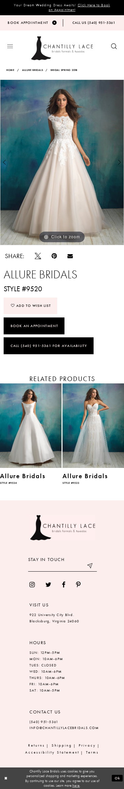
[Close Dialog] (5, 778)
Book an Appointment (34, 325)
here (76, 785)
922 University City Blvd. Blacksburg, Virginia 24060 (54, 617)
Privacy (87, 745)
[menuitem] (32, 584)
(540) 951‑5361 (43, 721)
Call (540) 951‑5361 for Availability (49, 345)
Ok (117, 778)
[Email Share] (70, 255)
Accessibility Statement (52, 752)
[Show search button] (114, 46)
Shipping (62, 745)
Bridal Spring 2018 (64, 70)
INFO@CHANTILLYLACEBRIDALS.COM (64, 727)
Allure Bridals (32, 70)
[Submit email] (90, 567)
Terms (92, 752)
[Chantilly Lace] (62, 48)
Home (10, 70)
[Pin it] (54, 256)
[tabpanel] (62, 162)
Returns (36, 745)
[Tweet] (37, 256)
